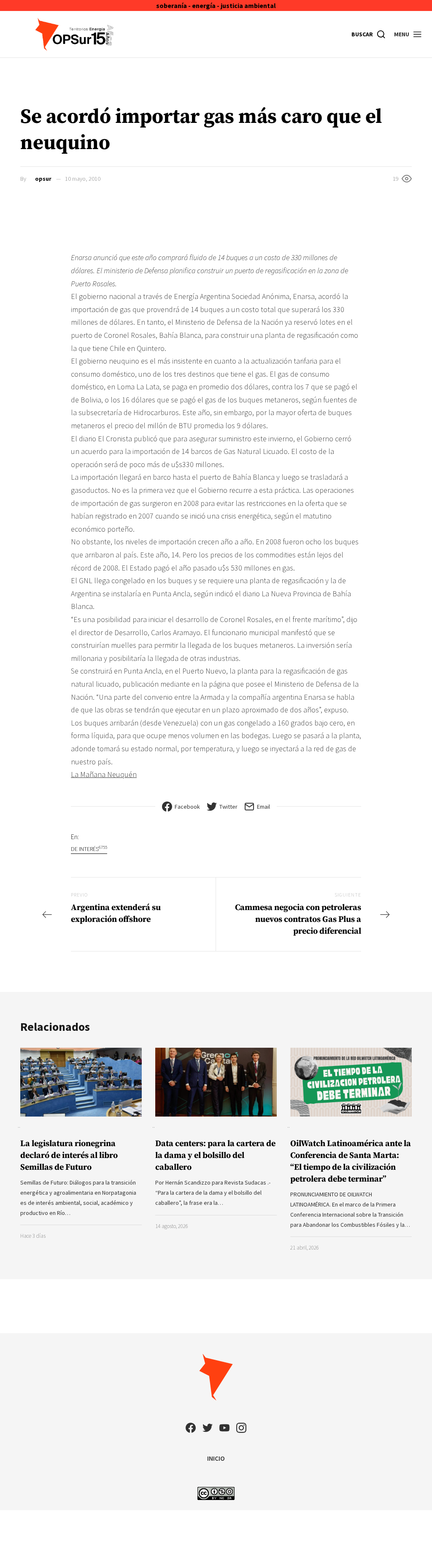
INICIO (216, 1458)
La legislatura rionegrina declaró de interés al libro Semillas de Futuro (69, 1156)
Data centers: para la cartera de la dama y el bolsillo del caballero (215, 1156)
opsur (43, 178)
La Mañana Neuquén (104, 774)
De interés (89, 849)
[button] (408, 34)
